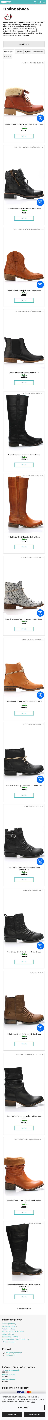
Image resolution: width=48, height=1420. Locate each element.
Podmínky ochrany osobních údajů (15, 1339)
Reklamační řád (8, 1334)
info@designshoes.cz (14, 1353)
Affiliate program (9, 1342)
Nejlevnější (19, 52)
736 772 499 (10, 1355)
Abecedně (7, 56)
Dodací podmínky (9, 1324)
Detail (24, 136)
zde (33, 1401)
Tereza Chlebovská (10, 1370)
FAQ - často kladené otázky (13, 1331)
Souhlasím (34, 1414)
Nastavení (23, 1407)
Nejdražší (28, 52)
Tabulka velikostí (8, 1329)
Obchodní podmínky (10, 1337)
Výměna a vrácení (9, 1326)
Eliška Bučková (8, 1375)
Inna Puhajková (8, 1379)
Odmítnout (12, 1414)
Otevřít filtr (24, 44)
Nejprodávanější (38, 52)
